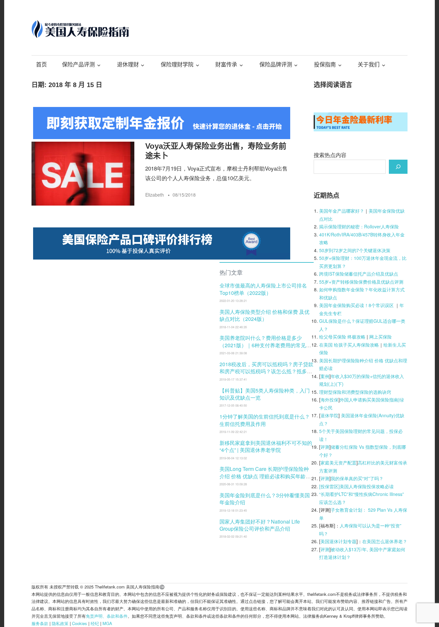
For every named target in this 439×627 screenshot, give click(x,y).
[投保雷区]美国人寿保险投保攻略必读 (356, 486)
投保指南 (325, 65)
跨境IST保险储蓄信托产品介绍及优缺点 (358, 273)
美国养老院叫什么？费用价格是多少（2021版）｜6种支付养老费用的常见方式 (265, 345)
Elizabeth (154, 194)
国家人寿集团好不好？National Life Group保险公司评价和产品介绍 (260, 525)
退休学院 (329, 415)
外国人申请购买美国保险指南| (369, 399)
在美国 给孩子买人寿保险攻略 (349, 344)
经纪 (95, 623)
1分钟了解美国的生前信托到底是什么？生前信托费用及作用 (265, 420)
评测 (324, 447)
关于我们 (369, 65)
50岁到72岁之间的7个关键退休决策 (354, 250)
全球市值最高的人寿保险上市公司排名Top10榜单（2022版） (263, 289)
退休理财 (128, 65)
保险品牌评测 (275, 65)
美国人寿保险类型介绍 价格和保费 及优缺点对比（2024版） (264, 315)
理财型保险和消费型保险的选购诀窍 (355, 392)
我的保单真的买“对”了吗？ (357, 478)
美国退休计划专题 (338, 541)
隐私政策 (60, 623)
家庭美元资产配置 (338, 462)
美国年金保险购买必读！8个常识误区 (356, 305)
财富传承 (226, 65)
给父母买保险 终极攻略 (342, 336)
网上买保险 (380, 336)
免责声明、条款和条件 (107, 616)
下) (340, 384)
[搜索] (398, 167)
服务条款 (39, 623)
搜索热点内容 (330, 155)
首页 (41, 65)
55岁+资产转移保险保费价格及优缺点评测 (361, 281)
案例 (324, 376)
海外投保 (329, 399)
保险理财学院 (177, 65)
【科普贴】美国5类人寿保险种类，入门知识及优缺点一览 (265, 394)
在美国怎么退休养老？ (384, 541)
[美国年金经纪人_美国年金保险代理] (161, 137)
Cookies (79, 623)
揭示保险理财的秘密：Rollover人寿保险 (359, 226)
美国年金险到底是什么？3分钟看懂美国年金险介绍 (265, 498)
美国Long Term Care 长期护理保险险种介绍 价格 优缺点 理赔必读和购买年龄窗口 (265, 476)
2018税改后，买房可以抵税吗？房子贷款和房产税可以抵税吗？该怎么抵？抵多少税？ (266, 371)
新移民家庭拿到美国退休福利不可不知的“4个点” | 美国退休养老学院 (266, 446)
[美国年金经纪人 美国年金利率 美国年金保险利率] (361, 129)
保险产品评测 (78, 65)
